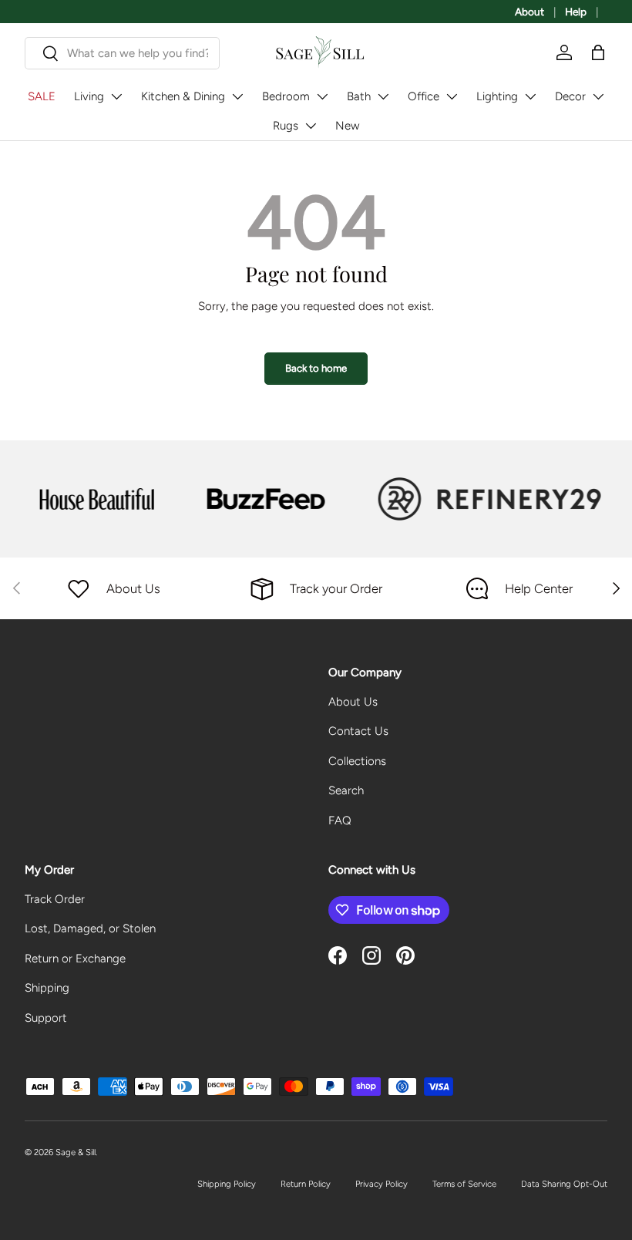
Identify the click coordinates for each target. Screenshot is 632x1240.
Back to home (316, 368)
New (347, 126)
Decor (570, 96)
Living (89, 96)
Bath (359, 96)
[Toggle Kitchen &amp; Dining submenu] (237, 96)
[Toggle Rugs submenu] (310, 125)
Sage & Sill (75, 1152)
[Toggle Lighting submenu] (530, 96)
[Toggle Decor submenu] (598, 96)
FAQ (339, 820)
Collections (357, 761)
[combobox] (122, 53)
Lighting (497, 96)
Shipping (47, 988)
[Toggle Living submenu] (116, 96)
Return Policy (306, 1183)
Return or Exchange (75, 958)
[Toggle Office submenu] (451, 96)
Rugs (285, 126)
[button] (598, 52)
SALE (41, 96)
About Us (353, 702)
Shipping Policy (226, 1183)
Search (346, 790)
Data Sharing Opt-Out (564, 1183)
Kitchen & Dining (183, 96)
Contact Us (358, 731)
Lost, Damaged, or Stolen (90, 928)
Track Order (55, 899)
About (529, 11)
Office (423, 96)
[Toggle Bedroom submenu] (322, 96)
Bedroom (286, 96)
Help (576, 11)
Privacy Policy (381, 1183)
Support (46, 1018)
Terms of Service (464, 1183)
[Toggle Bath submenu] (383, 96)
